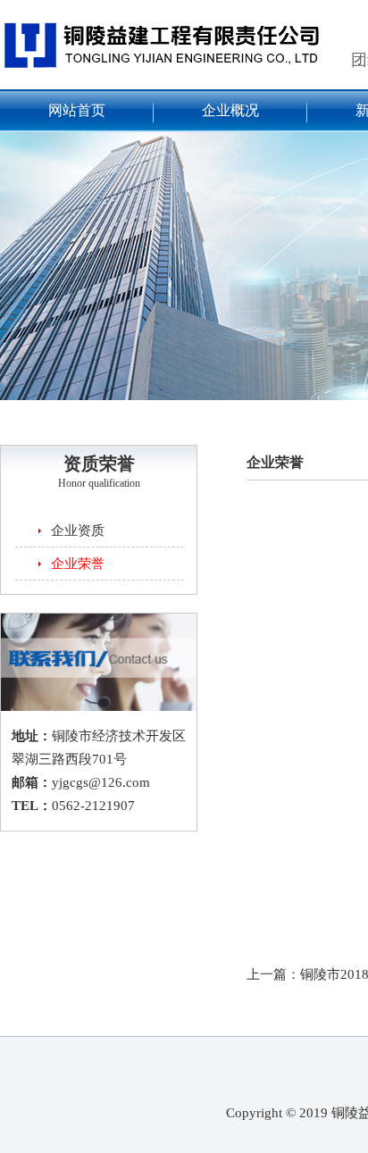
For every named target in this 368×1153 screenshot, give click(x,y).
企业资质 (78, 530)
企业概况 (230, 110)
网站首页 (76, 110)
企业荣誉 (78, 563)
